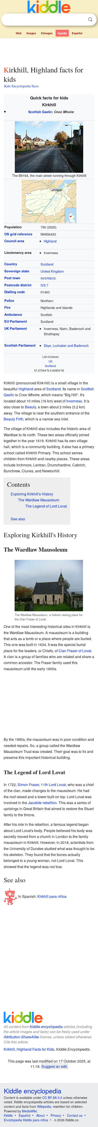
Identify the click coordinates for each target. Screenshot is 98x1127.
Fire (7, 307)
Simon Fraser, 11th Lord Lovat (42, 784)
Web (18, 33)
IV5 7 (44, 285)
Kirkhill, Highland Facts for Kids (29, 1049)
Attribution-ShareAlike (21, 1036)
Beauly (30, 406)
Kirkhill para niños (52, 896)
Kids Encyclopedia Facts (21, 86)
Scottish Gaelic (40, 111)
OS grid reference (18, 234)
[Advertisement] (49, 51)
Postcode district (17, 285)
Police (9, 300)
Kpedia (62, 33)
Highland (50, 241)
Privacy (56, 1115)
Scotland (47, 264)
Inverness (48, 278)
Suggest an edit (54, 1066)
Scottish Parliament (20, 345)
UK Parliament (15, 328)
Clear (81, 20)
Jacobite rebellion (42, 802)
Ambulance (13, 314)
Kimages (47, 33)
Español (77, 33)
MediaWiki (29, 1111)
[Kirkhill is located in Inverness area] (49, 200)
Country (10, 264)
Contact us (75, 1115)
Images (31, 33)
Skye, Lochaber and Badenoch (66, 345)
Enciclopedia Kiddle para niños (26, 1120)
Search (90, 19)
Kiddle (8, 1115)
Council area (14, 241)
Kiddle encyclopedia (46, 1026)
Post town (12, 278)
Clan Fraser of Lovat (75, 650)
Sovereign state (16, 271)
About (40, 1115)
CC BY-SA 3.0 (52, 1097)
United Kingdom (52, 271)
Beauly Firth (13, 419)
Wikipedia (44, 1106)
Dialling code (14, 292)
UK (50, 361)
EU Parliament (15, 321)
